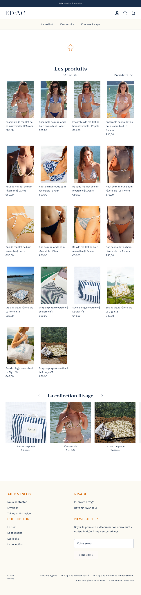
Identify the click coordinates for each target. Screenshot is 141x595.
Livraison (13, 507)
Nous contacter (17, 502)
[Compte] (116, 13)
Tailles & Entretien (19, 513)
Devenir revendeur (85, 507)
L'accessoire (67, 24)
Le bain (11, 527)
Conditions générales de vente (90, 580)
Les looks (13, 538)
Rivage (10, 578)
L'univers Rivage (90, 24)
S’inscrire (86, 555)
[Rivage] (17, 13)
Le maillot (47, 24)
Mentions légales (48, 575)
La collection (15, 544)
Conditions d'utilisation (121, 580)
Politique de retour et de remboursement (113, 575)
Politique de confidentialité (75, 575)
